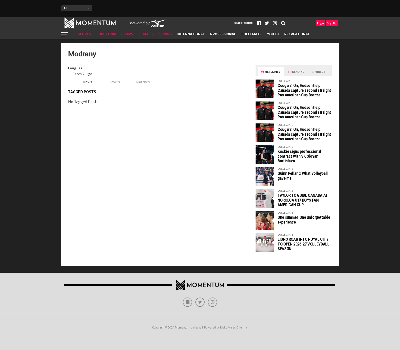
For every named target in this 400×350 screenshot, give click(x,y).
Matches (143, 82)
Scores (84, 34)
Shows (165, 34)
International (191, 34)
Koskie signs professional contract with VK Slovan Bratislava (299, 156)
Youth (273, 34)
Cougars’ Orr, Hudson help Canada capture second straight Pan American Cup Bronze (304, 90)
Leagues (146, 34)
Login (320, 23)
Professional (223, 34)
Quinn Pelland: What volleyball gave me (303, 175)
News (87, 82)
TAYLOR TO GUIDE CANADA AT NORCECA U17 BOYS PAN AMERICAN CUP (303, 200)
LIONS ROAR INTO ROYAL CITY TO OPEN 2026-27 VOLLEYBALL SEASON (303, 244)
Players (114, 82)
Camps (127, 34)
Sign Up (332, 23)
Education (106, 34)
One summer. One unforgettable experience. (304, 219)
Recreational (297, 34)
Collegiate (251, 34)
